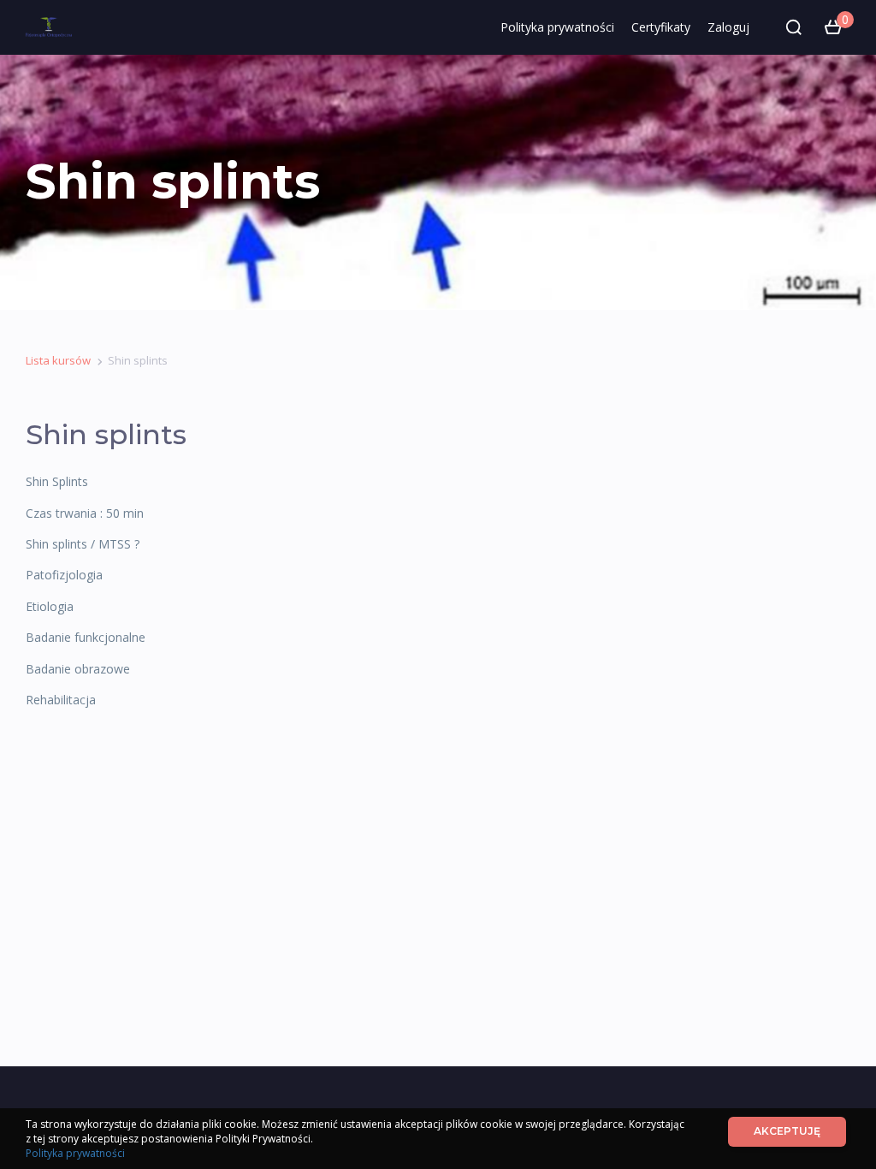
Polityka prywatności (557, 27)
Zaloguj (728, 27)
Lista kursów (58, 360)
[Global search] (793, 27)
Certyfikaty (660, 27)
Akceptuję (787, 1130)
